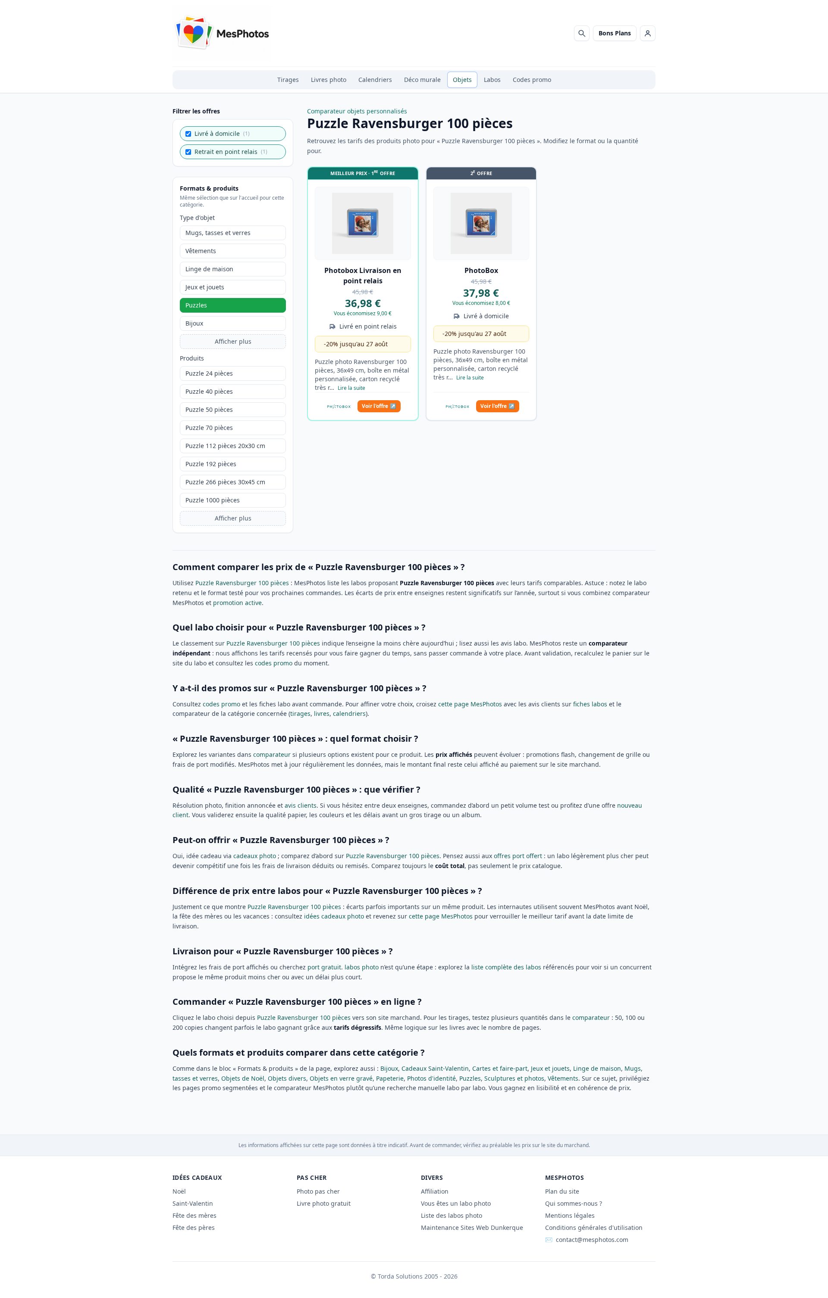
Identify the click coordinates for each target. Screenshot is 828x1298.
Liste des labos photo (451, 1215)
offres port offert (518, 856)
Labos (492, 79)
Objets (462, 79)
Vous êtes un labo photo (456, 1203)
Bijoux (194, 323)
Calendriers (375, 79)
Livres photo (328, 79)
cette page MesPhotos (470, 704)
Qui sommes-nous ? (573, 1203)
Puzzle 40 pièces (209, 391)
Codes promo (532, 79)
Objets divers (287, 1078)
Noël (179, 1191)
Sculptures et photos (514, 1078)
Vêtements (200, 251)
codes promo (273, 663)
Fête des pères (193, 1227)
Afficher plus (233, 341)
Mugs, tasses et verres (218, 233)
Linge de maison (209, 269)
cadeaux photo (254, 856)
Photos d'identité (431, 1078)
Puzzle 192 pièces (210, 464)
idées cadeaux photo (334, 916)
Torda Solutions (400, 1276)
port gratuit (324, 967)
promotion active (237, 603)
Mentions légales (570, 1215)
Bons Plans (615, 33)
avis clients (301, 805)
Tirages (288, 79)
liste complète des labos (506, 967)
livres (321, 713)
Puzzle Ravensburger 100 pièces (242, 583)
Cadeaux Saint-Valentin (435, 1068)
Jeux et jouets (204, 287)
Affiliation (434, 1191)
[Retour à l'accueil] (221, 33)
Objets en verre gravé (341, 1078)
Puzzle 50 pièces (209, 409)
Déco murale (422, 79)
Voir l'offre (379, 406)
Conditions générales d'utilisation (594, 1227)
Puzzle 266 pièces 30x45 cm (225, 482)
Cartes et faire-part (499, 1068)
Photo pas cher (318, 1191)
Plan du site (562, 1191)
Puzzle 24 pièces (209, 373)
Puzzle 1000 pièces (212, 500)
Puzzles (196, 305)
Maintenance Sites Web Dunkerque (472, 1227)
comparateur (272, 754)
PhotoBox (481, 270)
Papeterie (390, 1078)
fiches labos (590, 704)
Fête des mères (194, 1215)
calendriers (349, 713)
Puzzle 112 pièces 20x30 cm (225, 446)
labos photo (362, 967)
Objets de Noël (242, 1078)
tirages (300, 713)
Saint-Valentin (192, 1203)
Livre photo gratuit (324, 1203)
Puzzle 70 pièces (209, 427)
